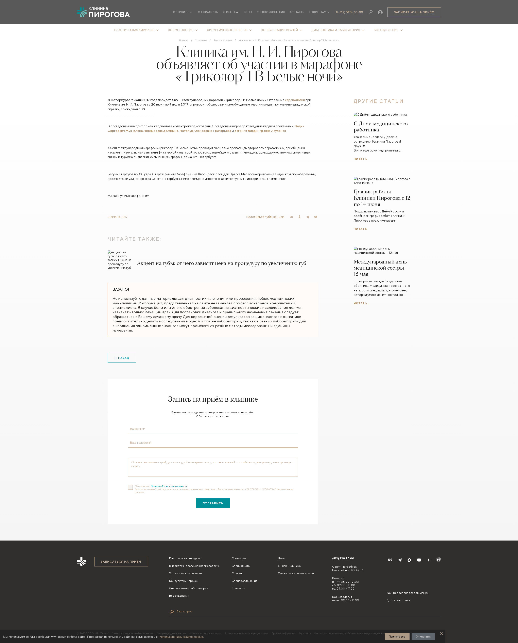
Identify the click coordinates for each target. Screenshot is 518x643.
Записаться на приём (414, 12)
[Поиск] (370, 12)
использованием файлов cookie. (181, 636)
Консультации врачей (279, 30)
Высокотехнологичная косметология (194, 565)
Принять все (397, 636)
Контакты (297, 12)
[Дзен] (429, 560)
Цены (248, 12)
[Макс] (409, 560)
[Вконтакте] (390, 560)
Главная (183, 40)
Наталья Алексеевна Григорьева (205, 131)
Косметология (180, 30)
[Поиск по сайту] (171, 612)
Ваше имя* (137, 429)
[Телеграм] (399, 560)
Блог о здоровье (222, 40)
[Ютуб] (419, 560)
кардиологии (295, 100)
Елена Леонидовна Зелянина (155, 131)
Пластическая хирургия (134, 30)
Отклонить (423, 636)
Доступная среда (398, 600)
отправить (213, 503)
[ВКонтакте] (291, 216)
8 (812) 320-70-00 (349, 12)
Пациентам (317, 12)
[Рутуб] (438, 560)
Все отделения (386, 30)
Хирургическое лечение (227, 30)
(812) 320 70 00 (343, 558)
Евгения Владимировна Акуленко (260, 131)
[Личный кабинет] (380, 12)
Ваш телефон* (140, 442)
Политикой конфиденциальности (169, 486)
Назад (123, 357)
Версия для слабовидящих (410, 592)
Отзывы (229, 12)
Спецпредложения (271, 12)
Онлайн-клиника (289, 565)
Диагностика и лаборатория (336, 30)
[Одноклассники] (299, 216)
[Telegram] (307, 216)
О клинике (201, 40)
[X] (315, 216)
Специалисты (208, 12)
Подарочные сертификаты (296, 573)
